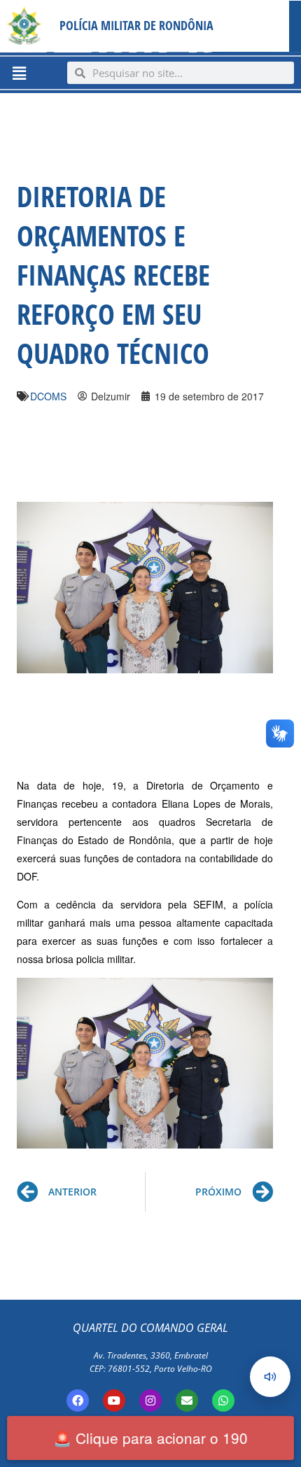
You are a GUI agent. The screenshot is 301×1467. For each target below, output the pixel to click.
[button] (19, 72)
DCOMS (48, 396)
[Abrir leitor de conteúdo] (270, 1376)
